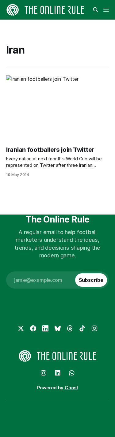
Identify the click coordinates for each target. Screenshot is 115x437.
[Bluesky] (58, 328)
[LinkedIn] (45, 328)
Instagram (43, 373)
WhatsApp (72, 373)
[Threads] (70, 328)
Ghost (71, 387)
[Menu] (106, 10)
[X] (21, 328)
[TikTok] (82, 328)
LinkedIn (57, 373)
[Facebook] (33, 328)
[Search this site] (96, 10)
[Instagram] (94, 328)
